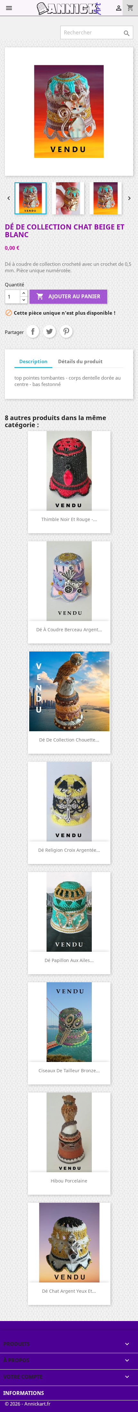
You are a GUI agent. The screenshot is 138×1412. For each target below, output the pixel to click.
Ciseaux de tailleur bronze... (69, 1070)
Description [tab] (33, 361)
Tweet (49, 331)
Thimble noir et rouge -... (69, 519)
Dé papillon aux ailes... (69, 960)
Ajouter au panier (68, 296)
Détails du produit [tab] (80, 361)
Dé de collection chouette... (69, 740)
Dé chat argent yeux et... (69, 1291)
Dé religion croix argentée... (69, 850)
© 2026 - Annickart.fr (27, 1403)
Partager (32, 331)
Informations (23, 1393)
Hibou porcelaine (69, 1181)
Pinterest (66, 331)
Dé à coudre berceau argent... (69, 629)
